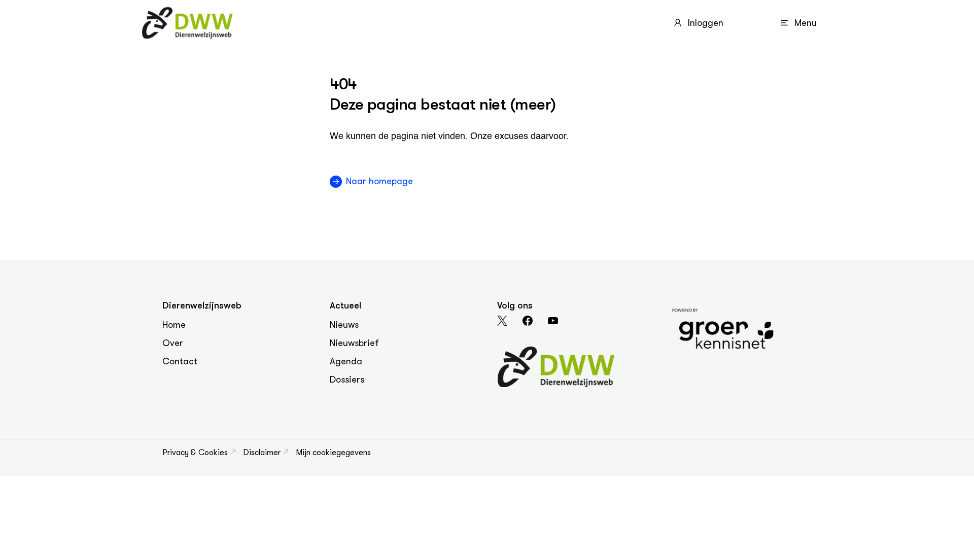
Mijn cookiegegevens (333, 452)
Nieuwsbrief (354, 343)
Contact (179, 361)
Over (172, 343)
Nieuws (344, 325)
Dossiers (347, 379)
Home (174, 325)
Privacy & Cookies (195, 452)
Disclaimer (262, 452)
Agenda (346, 361)
